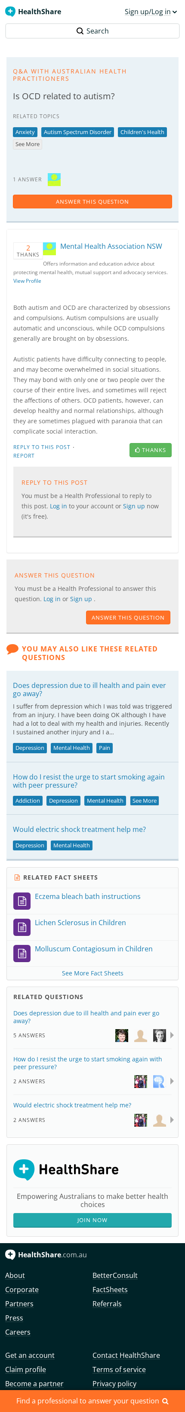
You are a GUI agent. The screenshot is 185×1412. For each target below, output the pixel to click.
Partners (19, 1303)
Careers (18, 1332)
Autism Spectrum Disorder (77, 132)
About (15, 1275)
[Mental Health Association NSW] (54, 179)
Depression (29, 748)
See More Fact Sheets (92, 973)
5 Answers (29, 1035)
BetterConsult (115, 1275)
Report (24, 455)
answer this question (92, 201)
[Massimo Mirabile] (140, 1035)
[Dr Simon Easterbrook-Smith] (140, 1081)
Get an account (30, 1355)
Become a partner (34, 1383)
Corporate (22, 1289)
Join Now (92, 1220)
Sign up (82, 599)
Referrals (107, 1303)
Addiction (27, 800)
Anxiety (25, 132)
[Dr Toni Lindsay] (159, 1035)
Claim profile (25, 1369)
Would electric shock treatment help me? (79, 829)
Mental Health (71, 748)
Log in (52, 599)
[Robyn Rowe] (159, 1081)
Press (14, 1318)
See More (27, 144)
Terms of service (119, 1369)
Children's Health (142, 132)
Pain (104, 748)
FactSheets (110, 1289)
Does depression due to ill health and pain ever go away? (89, 689)
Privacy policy (114, 1383)
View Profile (27, 280)
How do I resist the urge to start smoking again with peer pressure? (89, 781)
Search (97, 31)
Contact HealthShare (126, 1355)
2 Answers (29, 1081)
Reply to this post (42, 447)
